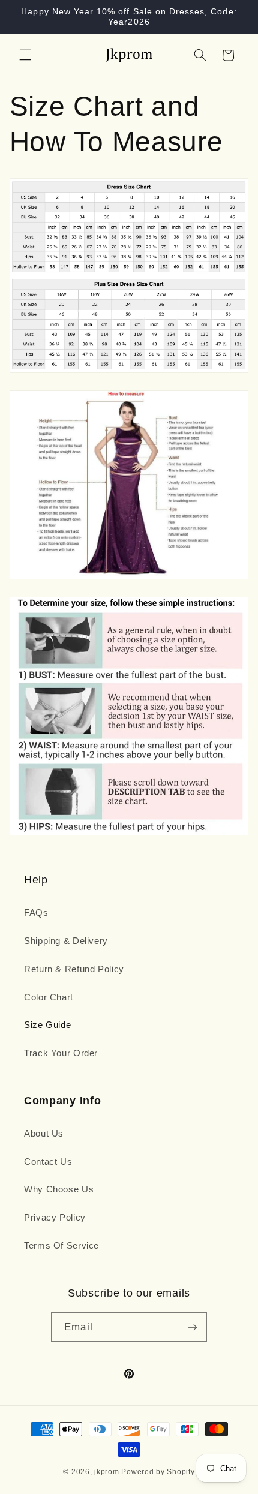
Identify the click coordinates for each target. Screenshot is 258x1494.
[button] (25, 55)
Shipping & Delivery (66, 941)
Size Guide (47, 1025)
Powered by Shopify (157, 1471)
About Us (44, 1133)
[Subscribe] (192, 1327)
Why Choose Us (59, 1189)
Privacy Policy (55, 1217)
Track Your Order (61, 1053)
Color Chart (48, 997)
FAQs (36, 913)
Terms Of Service (61, 1245)
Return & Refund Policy (74, 969)
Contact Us (48, 1162)
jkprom (106, 1471)
